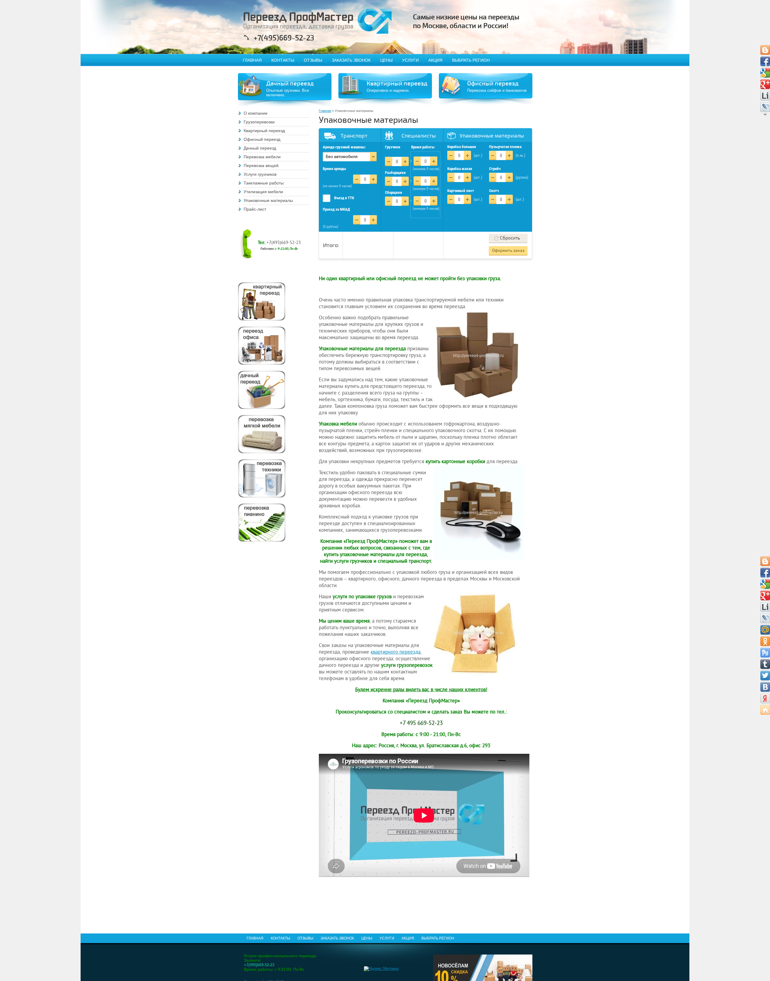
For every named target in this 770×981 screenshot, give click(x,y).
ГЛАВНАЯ (252, 60)
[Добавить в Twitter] (765, 675)
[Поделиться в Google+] (765, 84)
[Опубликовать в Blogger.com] (765, 50)
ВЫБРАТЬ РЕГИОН (471, 60)
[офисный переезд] (261, 345)
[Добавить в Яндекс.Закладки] (765, 698)
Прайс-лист (255, 209)
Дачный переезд (260, 148)
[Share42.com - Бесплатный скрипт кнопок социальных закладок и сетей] (765, 710)
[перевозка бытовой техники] (262, 478)
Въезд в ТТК (344, 198)
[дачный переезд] (261, 390)
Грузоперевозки (259, 121)
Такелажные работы (264, 183)
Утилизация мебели (263, 191)
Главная (325, 111)
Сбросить (510, 238)
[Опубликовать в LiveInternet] (765, 96)
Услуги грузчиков (260, 174)
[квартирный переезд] (261, 301)
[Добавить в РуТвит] (765, 653)
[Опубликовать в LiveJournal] (765, 107)
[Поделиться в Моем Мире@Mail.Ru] (765, 630)
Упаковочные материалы (268, 200)
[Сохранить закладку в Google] (765, 73)
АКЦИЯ (435, 60)
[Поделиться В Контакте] (765, 687)
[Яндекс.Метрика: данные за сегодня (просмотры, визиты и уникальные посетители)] (381, 968)
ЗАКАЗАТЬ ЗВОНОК (351, 60)
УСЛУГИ (410, 60)
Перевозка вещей (261, 165)
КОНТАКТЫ (282, 60)
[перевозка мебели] (262, 434)
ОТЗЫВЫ (313, 60)
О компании (255, 113)
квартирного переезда (395, 652)
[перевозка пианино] (262, 522)
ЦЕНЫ (386, 60)
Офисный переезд (262, 139)
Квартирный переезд (264, 130)
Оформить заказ (508, 250)
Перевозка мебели (262, 156)
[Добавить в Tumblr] (765, 664)
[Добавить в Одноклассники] (765, 641)
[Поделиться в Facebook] (765, 61)
